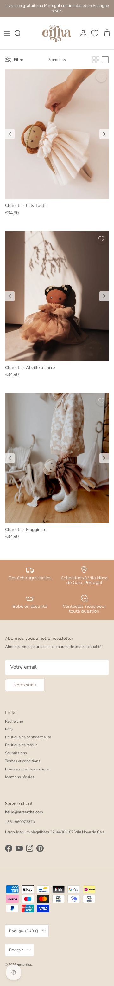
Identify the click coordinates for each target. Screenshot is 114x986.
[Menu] (7, 33)
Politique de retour (21, 745)
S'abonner (24, 685)
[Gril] (96, 60)
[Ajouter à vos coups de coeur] (101, 76)
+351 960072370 (20, 821)
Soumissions (16, 753)
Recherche (14, 721)
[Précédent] (10, 134)
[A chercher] (21, 33)
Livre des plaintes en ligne (27, 769)
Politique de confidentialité (28, 737)
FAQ (9, 729)
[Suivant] (104, 134)
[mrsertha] (56, 34)
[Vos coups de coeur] (95, 33)
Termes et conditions (22, 760)
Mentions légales (19, 777)
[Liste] (105, 60)
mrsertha (24, 965)
